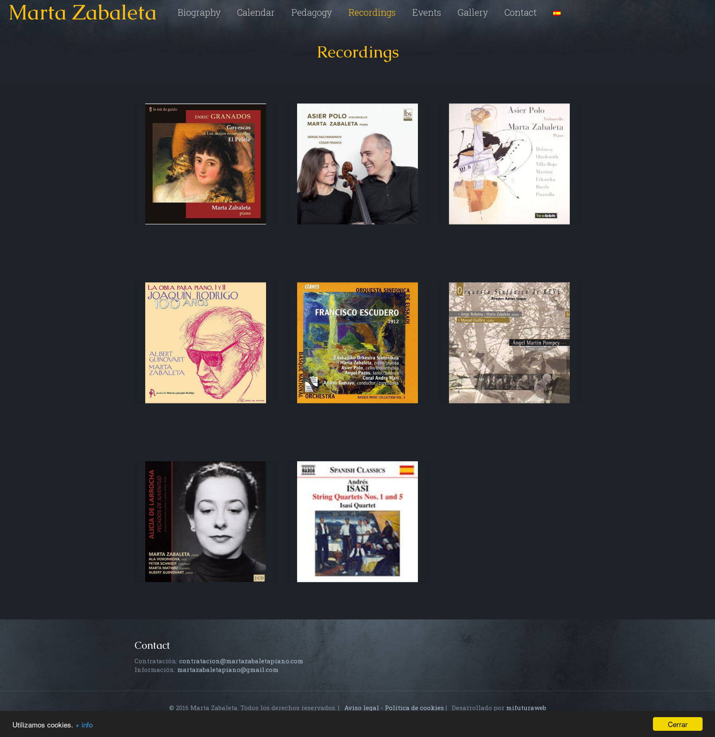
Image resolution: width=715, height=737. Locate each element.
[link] (205, 164)
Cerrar (678, 724)
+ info (84, 724)
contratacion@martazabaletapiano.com (241, 661)
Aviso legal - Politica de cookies (394, 707)
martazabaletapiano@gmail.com (227, 669)
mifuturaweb (526, 707)
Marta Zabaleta (82, 12)
